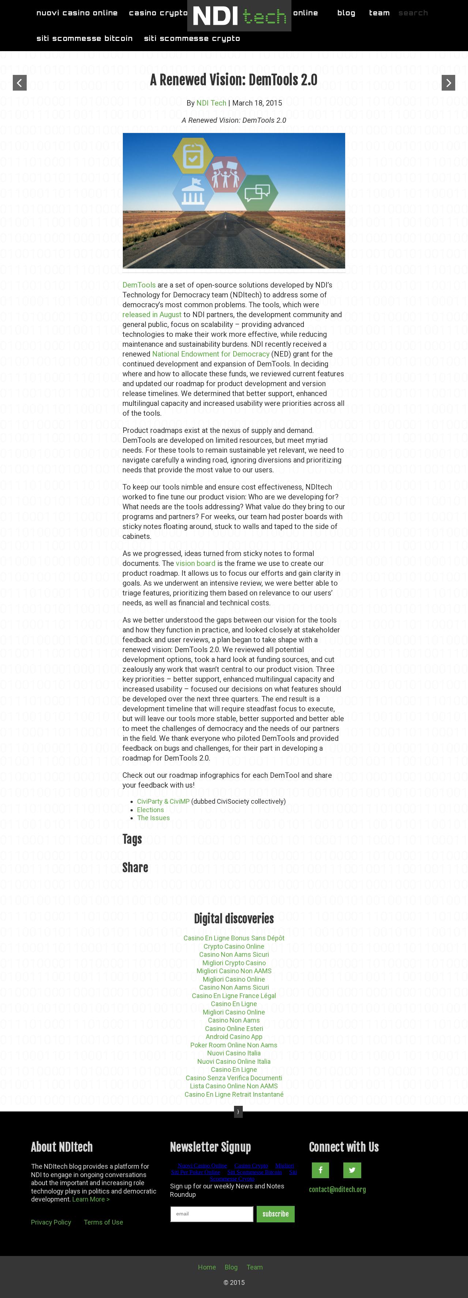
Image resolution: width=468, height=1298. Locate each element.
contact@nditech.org (337, 1189)
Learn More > (91, 1199)
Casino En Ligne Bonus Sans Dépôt (234, 938)
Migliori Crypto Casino (234, 963)
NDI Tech (211, 103)
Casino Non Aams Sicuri (234, 954)
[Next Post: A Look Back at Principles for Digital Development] (448, 83)
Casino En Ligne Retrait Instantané (234, 1094)
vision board (195, 563)
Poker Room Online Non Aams (234, 1045)
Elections (150, 810)
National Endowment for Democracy (210, 354)
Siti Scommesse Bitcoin (85, 38)
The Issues (153, 818)
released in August (152, 314)
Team (379, 13)
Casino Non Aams (234, 1020)
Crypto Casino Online (234, 946)
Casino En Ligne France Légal (234, 996)
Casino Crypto (158, 13)
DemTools (140, 285)
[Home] (239, 16)
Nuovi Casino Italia (234, 1053)
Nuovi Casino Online (77, 13)
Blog (346, 13)
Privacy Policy (51, 1222)
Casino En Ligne (234, 1004)
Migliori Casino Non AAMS (234, 971)
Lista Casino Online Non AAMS (234, 1086)
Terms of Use (103, 1222)
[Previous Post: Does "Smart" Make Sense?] (20, 83)
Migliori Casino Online (234, 979)
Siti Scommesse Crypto (192, 38)
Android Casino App (234, 1036)
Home (207, 1267)
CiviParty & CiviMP (164, 801)
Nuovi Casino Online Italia (234, 1061)
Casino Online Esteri (234, 1028)
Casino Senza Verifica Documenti (234, 1078)
